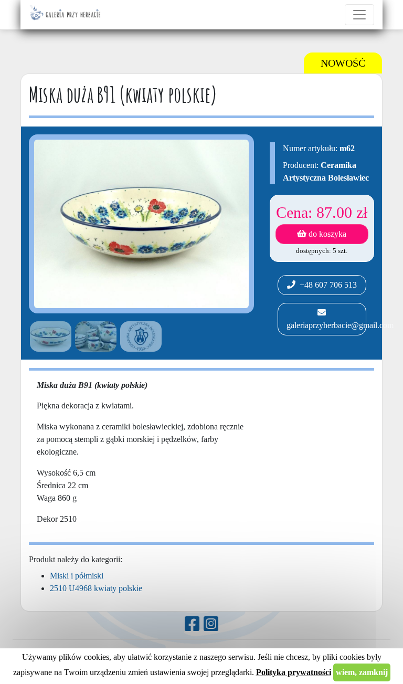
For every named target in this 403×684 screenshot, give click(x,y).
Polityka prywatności (293, 672)
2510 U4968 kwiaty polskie (96, 588)
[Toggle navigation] (359, 14)
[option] (48, 336)
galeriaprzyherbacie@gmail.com (325, 325)
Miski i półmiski (76, 575)
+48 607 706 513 (326, 284)
